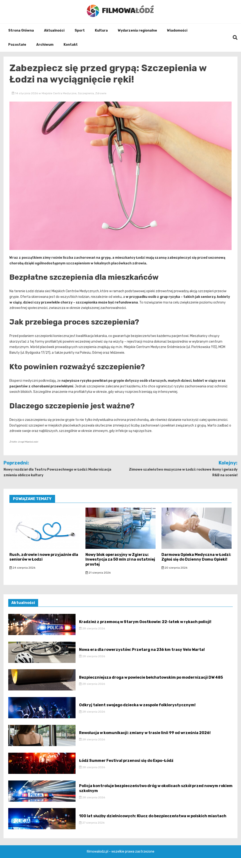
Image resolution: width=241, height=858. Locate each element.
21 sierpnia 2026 (99, 572)
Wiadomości (177, 31)
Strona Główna (21, 31)
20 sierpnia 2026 (175, 567)
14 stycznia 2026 (26, 93)
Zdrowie (100, 93)
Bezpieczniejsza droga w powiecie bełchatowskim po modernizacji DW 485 (151, 677)
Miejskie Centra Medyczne (59, 93)
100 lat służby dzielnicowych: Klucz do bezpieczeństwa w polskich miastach (152, 816)
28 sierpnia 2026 (93, 628)
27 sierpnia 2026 (93, 822)
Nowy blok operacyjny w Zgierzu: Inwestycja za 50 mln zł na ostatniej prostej (120, 559)
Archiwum (44, 45)
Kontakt (71, 45)
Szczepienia (86, 93)
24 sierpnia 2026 (23, 567)
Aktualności (54, 31)
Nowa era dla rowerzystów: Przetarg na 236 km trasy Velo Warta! (142, 649)
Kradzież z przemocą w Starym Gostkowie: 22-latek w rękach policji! (145, 622)
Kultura (101, 31)
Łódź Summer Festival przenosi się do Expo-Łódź (126, 760)
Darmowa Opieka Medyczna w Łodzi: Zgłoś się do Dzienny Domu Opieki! (196, 557)
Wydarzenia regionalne (137, 31)
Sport (80, 31)
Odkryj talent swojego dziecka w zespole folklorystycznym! (137, 705)
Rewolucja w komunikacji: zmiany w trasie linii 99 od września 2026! (145, 733)
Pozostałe (17, 45)
